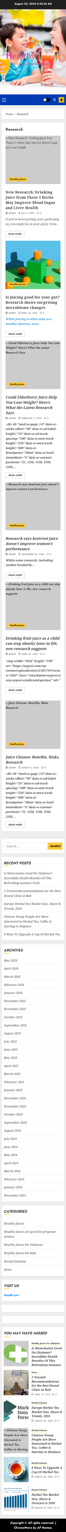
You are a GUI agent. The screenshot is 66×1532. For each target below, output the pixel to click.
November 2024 (15, 1106)
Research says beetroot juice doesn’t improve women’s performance (32, 543)
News (7, 1269)
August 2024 (12, 1130)
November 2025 (15, 1009)
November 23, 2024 (32, 554)
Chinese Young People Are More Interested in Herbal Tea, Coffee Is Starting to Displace (28, 921)
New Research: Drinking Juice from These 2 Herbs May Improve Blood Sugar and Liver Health (30, 200)
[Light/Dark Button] (46, 100)
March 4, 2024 (30, 767)
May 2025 (10, 1058)
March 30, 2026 (43, 1421)
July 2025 (10, 1041)
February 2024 (14, 1179)
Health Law (11, 1295)
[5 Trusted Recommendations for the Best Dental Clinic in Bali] (16, 1382)
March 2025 (12, 1074)
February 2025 (14, 1082)
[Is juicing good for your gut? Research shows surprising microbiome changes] (33, 265)
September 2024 (15, 1122)
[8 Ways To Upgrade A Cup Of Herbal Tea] (16, 1469)
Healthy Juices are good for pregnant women (30, 1234)
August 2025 (12, 1033)
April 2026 (11, 968)
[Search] (54, 99)
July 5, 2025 (27, 213)
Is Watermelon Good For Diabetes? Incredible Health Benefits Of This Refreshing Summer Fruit (28, 878)
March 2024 (12, 1171)
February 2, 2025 (31, 418)
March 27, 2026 (43, 1508)
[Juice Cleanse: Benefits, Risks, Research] (33, 725)
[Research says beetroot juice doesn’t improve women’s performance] (33, 506)
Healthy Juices (18, 179)
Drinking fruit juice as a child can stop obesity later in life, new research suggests (32, 643)
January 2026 (13, 993)
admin (12, 213)
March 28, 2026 (43, 1476)
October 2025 (13, 1017)
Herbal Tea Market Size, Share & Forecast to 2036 (45, 1499)
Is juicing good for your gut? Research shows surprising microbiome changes (33, 302)
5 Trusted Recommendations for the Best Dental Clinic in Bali (45, 1383)
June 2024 (10, 1147)
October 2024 (13, 1114)
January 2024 (13, 1187)
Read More (15, 234)
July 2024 (10, 1139)
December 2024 (15, 1098)
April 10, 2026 (42, 1394)
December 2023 (15, 1195)
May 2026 (10, 960)
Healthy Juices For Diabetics (23, 1245)
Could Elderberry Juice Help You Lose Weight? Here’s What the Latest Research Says (31, 405)
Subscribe (61, 100)
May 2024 (10, 1155)
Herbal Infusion (15, 1261)
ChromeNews (23, 1527)
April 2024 (11, 1163)
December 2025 (15, 1001)
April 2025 (11, 1066)
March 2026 (12, 977)
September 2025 (15, 1025)
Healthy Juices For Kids (20, 1253)
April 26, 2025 (29, 313)
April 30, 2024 (29, 654)
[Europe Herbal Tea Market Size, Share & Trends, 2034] (16, 1411)
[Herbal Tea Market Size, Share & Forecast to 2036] (16, 1498)
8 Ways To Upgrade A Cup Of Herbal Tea (32, 934)
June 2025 (10, 1049)
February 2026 (14, 985)
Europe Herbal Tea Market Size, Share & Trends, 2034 (46, 1412)
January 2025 (13, 1090)
